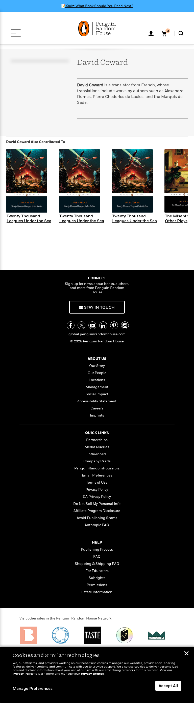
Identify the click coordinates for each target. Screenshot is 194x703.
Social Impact (97, 394)
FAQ (97, 556)
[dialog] (97, 675)
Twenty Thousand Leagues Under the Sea (29, 218)
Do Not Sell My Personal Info (96, 503)
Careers (96, 408)
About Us (97, 358)
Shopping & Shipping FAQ (97, 563)
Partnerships (97, 440)
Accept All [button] (168, 686)
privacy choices (92, 674)
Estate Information (96, 592)
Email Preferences (97, 475)
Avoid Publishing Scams (97, 517)
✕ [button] (186, 653)
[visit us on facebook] (71, 325)
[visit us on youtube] (92, 325)
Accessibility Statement (96, 401)
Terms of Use (97, 482)
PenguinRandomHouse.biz (96, 468)
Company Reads (97, 461)
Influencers (96, 454)
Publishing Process (97, 549)
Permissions (97, 585)
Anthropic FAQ (97, 525)
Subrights (97, 577)
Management (97, 387)
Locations (97, 380)
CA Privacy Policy (97, 496)
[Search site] (181, 33)
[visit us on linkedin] (103, 325)
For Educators (97, 570)
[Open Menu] (16, 33)
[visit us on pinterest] (114, 325)
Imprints (97, 415)
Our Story (97, 365)
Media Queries (97, 447)
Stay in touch (99, 307)
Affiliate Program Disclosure (97, 510)
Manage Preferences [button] (33, 688)
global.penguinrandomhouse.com (97, 334)
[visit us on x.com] (81, 325)
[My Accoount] (151, 33)
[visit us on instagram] (125, 325)
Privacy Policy (97, 489)
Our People (97, 372)
